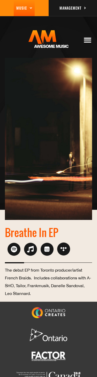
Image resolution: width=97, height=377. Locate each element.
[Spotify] (14, 249)
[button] (88, 40)
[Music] (30, 249)
